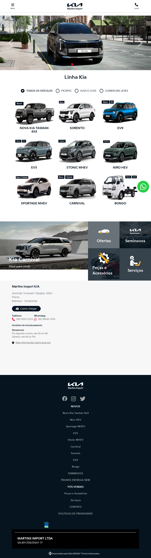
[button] (11, 43)
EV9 (75, 460)
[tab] (39, 91)
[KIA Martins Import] (75, 6)
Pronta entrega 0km (75, 480)
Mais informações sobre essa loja (33, 342)
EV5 (75, 433)
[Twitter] (84, 399)
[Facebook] (66, 399)
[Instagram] (75, 399)
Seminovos (75, 473)
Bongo (75, 466)
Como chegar (28, 308)
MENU (12, 8)
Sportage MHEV (75, 426)
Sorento (75, 453)
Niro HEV (75, 419)
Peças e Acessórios (75, 493)
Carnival (76, 446)
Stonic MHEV (75, 439)
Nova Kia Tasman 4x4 (76, 413)
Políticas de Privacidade (75, 513)
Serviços (76, 500)
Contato (76, 506)
